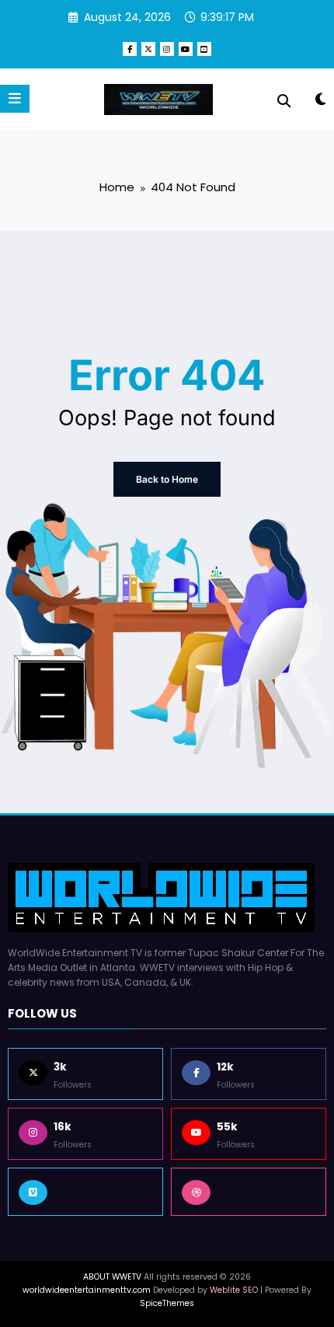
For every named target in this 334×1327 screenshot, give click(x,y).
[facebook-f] (130, 49)
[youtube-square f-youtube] (204, 49)
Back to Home (167, 479)
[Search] (284, 101)
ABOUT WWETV (112, 1277)
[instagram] (167, 49)
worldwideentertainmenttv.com (87, 1290)
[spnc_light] (320, 102)
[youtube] (186, 49)
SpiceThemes (167, 1303)
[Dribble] (248, 1192)
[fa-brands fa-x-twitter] (148, 49)
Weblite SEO (234, 1290)
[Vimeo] (85, 1192)
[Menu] (15, 99)
